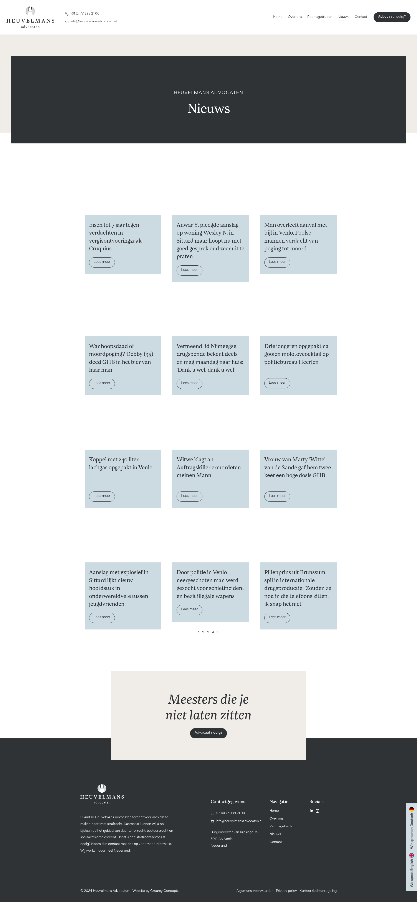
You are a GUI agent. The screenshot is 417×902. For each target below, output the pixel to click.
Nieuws (343, 17)
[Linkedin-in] (311, 811)
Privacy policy (286, 891)
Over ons (295, 17)
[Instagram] (317, 811)
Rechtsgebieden (319, 17)
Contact (361, 17)
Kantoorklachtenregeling (318, 891)
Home (278, 17)
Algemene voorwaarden (255, 891)
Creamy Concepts (164, 891)
